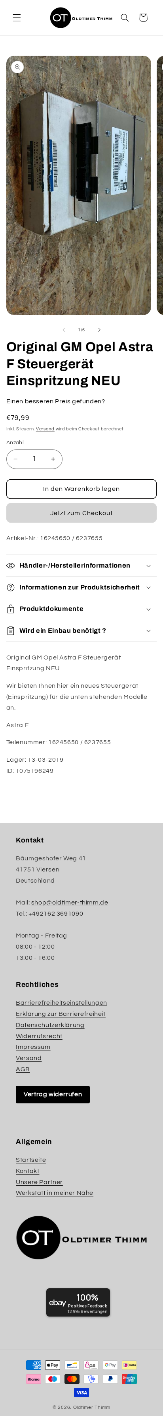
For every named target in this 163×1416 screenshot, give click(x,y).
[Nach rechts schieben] (99, 329)
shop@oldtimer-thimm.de (69, 902)
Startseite (31, 1160)
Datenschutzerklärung (50, 1025)
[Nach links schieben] (63, 329)
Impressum (33, 1047)
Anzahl (15, 442)
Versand (45, 429)
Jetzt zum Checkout (81, 513)
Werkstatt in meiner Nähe (54, 1193)
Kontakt (27, 1171)
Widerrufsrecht (39, 1036)
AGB (23, 1069)
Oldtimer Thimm (91, 1407)
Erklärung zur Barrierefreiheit (61, 1014)
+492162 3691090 (55, 913)
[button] (17, 17)
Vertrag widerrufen (53, 1094)
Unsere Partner (39, 1182)
